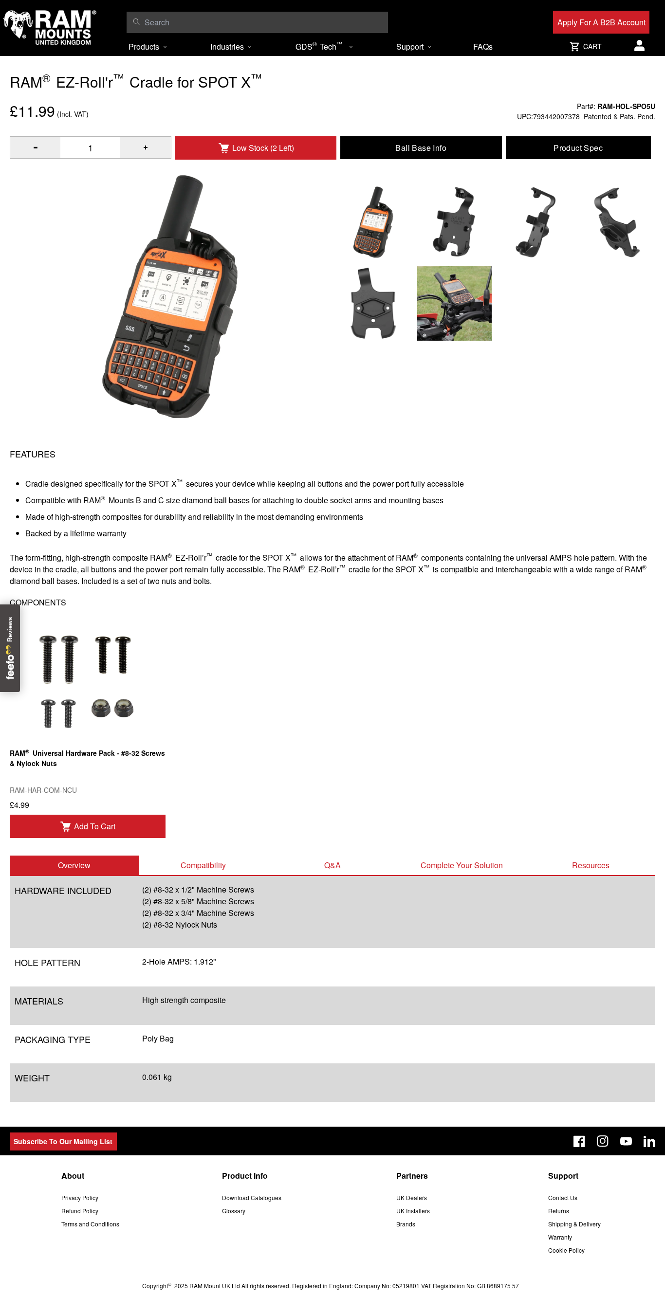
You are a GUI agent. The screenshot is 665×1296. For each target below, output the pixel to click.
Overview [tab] (74, 865)
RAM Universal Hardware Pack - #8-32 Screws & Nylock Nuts (87, 758)
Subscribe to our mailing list (63, 1141)
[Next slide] (584, 648)
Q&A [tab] (332, 865)
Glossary (233, 1210)
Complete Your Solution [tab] (462, 865)
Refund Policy (79, 1210)
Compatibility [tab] (203, 865)
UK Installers (413, 1210)
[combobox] (264, 22)
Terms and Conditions (90, 1224)
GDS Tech (319, 45)
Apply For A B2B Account (601, 22)
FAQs (483, 46)
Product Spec (578, 147)
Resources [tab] (591, 865)
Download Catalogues (251, 1197)
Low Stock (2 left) (263, 147)
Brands (405, 1224)
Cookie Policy (566, 1250)
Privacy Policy (79, 1197)
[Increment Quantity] (35, 147)
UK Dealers (411, 1197)
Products (144, 46)
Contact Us (562, 1197)
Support (410, 46)
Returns (558, 1210)
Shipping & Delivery (574, 1224)
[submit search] (136, 21)
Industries (227, 46)
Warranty (560, 1237)
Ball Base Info (420, 147)
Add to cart (94, 826)
